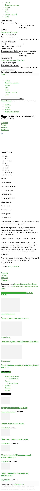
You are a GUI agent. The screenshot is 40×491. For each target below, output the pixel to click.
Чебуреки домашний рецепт (12, 423)
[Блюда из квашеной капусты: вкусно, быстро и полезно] (11, 359)
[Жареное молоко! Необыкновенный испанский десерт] (5, 451)
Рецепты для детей (11, 14)
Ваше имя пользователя (26, 25)
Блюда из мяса (5, 428)
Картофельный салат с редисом (14, 407)
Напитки (8, 109)
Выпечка (9, 101)
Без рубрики (5, 461)
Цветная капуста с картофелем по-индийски (19, 342)
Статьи (7, 17)
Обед (6, 10)
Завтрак (7, 7)
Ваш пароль (23, 27)
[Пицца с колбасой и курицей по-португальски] (5, 469)
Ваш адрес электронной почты (29, 39)
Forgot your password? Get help (12, 60)
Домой (3, 101)
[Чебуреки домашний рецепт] (5, 419)
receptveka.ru (13, 266)
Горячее (7, 381)
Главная (7, 3)
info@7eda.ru (19, 484)
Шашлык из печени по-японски (14, 439)
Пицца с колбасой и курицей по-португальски (15, 474)
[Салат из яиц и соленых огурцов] (10, 312)
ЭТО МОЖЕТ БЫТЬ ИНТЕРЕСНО (13, 293)
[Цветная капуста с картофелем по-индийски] (11, 335)
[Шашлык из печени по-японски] (5, 435)
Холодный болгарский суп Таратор (25, 284)
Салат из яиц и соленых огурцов (14, 318)
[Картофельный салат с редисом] (5, 404)
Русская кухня (13, 379)
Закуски (7, 107)
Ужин (6, 12)
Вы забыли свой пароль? (9, 32)
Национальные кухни (12, 5)
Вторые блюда (5, 337)
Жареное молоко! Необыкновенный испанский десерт (16, 456)
